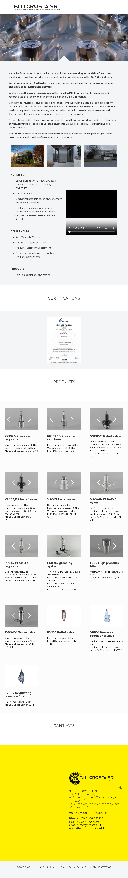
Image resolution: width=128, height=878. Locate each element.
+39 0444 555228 (91, 818)
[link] (64, 340)
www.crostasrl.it (93, 828)
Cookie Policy (84, 867)
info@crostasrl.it (90, 825)
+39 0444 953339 (87, 821)
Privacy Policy (68, 867)
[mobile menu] (112, 7)
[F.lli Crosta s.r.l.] (37, 7)
